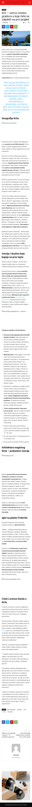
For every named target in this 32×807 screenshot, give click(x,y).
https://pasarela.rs (16, 757)
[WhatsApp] (16, 27)
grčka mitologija (11, 709)
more (25, 709)
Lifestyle (9, 7)
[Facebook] (3, 27)
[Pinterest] (12, 27)
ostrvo (4, 711)
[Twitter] (7, 27)
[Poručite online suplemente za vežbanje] (16, 785)
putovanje (10, 711)
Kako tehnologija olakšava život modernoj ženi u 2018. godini (23, 735)
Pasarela (5, 22)
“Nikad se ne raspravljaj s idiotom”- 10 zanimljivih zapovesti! (8, 735)
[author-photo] (16, 752)
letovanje (19, 709)
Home (3, 7)
